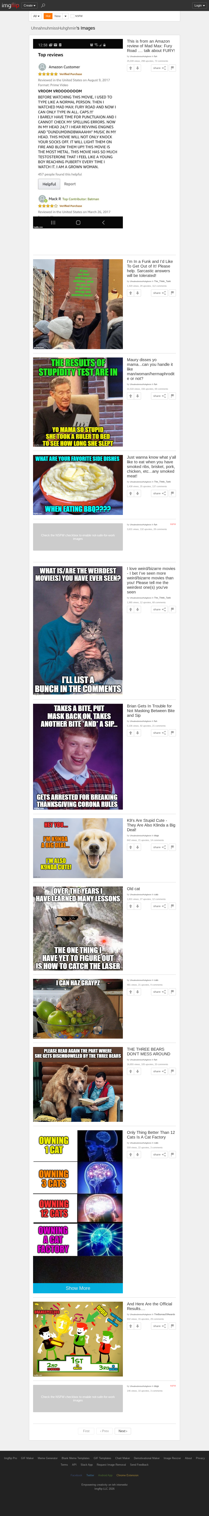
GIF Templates (102, 1458)
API (74, 1464)
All (35, 16)
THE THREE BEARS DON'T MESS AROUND (148, 1051)
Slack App (87, 1464)
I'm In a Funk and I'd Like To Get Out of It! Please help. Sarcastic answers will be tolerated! (150, 268)
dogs (156, 835)
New (57, 16)
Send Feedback (139, 1464)
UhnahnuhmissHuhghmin (53, 28)
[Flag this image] (172, 68)
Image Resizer (172, 1458)
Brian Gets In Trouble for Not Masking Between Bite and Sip (151, 711)
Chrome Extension (127, 1475)
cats (156, 894)
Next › (123, 1431)
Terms (64, 1464)
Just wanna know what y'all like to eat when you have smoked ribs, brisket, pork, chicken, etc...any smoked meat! (151, 466)
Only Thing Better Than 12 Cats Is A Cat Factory (151, 1134)
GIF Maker (27, 1458)
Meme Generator (48, 1458)
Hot (48, 16)
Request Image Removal (111, 1464)
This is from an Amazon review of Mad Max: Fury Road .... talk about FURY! (151, 46)
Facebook (76, 1475)
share (157, 68)
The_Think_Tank (162, 281)
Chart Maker (122, 1458)
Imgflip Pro (10, 1458)
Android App (105, 1475)
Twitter (90, 1475)
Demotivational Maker (147, 1458)
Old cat (133, 888)
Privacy (200, 1458)
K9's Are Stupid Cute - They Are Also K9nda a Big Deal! (151, 825)
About (188, 1458)
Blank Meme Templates (76, 1458)
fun (155, 56)
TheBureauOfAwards (164, 1314)
